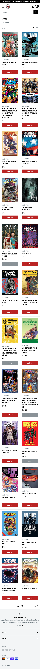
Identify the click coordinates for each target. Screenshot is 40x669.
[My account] (33, 7)
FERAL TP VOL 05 (27, 254)
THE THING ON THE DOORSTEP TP (27, 208)
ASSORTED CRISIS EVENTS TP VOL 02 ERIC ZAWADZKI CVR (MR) (29, 302)
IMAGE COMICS (5, 60)
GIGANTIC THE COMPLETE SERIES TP (9, 162)
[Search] (35, 12)
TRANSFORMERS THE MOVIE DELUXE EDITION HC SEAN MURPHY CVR (9, 400)
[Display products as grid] (34, 28)
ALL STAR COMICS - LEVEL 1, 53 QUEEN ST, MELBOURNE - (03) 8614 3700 (20, 1)
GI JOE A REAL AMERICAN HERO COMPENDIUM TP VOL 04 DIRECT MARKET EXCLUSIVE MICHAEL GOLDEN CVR (9, 113)
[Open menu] (3, 7)
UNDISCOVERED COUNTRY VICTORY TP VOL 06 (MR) (9, 589)
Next (35, 606)
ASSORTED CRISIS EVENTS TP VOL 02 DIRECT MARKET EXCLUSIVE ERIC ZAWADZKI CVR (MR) (9, 352)
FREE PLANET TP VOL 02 (8, 497)
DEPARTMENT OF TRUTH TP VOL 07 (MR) (29, 162)
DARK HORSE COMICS (6, 251)
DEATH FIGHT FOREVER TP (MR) (9, 543)
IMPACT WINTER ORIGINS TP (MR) (29, 63)
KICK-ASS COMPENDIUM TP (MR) (29, 452)
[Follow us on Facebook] (3, 650)
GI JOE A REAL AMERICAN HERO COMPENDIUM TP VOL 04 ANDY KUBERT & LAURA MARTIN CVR (29, 112)
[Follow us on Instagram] (10, 650)
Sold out (10, 264)
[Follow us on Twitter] (6, 650)
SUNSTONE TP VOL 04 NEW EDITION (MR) (9, 451)
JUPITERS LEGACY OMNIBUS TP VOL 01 (9, 255)
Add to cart (10, 72)
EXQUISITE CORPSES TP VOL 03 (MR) (10, 301)
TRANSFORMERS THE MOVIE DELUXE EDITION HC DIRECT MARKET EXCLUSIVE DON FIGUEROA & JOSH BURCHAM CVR (30, 402)
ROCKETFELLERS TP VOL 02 (29, 588)
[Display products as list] (37, 28)
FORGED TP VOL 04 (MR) (29, 493)
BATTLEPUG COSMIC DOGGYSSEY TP (7, 208)
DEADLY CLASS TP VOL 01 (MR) (29, 543)
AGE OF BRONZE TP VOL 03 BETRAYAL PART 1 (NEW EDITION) (29, 350)
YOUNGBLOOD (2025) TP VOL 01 (9, 63)
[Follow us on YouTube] (13, 650)
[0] (36, 6)
